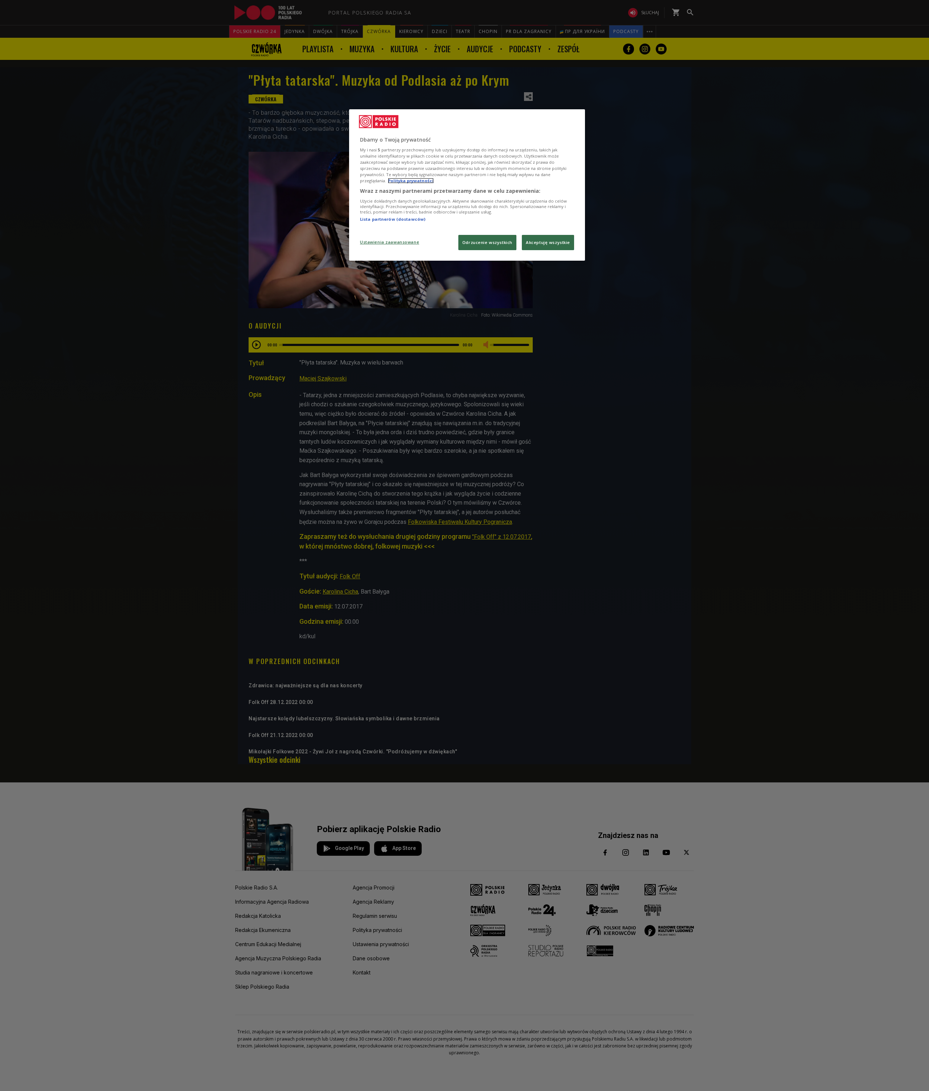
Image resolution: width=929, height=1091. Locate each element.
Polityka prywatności (411, 180)
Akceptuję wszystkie (548, 242)
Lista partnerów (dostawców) (392, 219)
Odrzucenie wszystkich (487, 242)
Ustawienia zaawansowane (389, 242)
